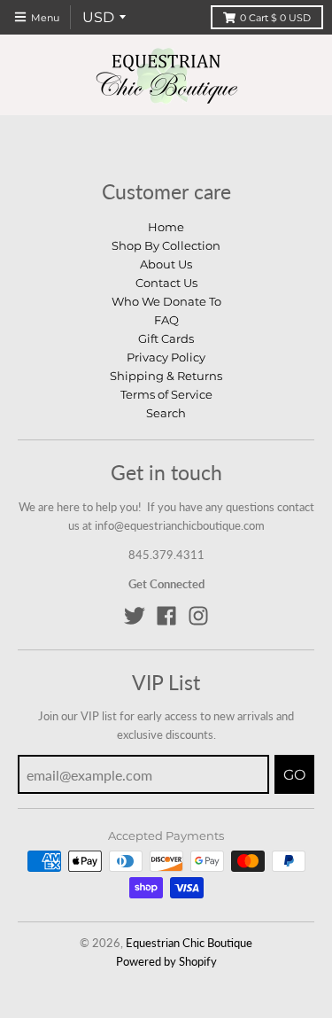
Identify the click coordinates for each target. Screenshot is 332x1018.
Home (166, 227)
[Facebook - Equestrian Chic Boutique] (166, 615)
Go (294, 774)
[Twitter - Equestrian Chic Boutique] (134, 615)
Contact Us (166, 283)
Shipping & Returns (166, 376)
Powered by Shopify (166, 961)
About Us (166, 264)
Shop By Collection (166, 245)
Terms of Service (166, 394)
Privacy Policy (166, 357)
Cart (275, 18)
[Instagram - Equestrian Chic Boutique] (198, 615)
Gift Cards (166, 338)
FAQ (166, 320)
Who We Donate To (166, 301)
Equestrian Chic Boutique (189, 943)
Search (166, 413)
